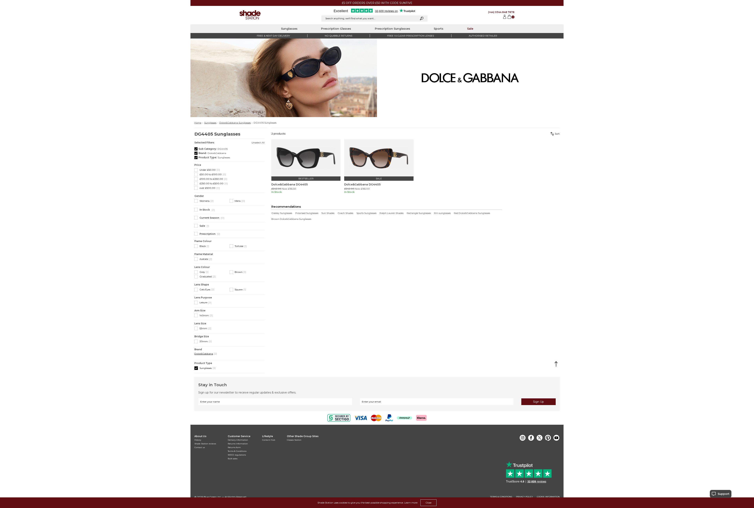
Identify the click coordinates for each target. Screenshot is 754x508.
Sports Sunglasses (366, 213)
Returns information (238, 443)
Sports (438, 28)
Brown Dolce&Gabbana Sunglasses (291, 219)
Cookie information (548, 497)
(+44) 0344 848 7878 (501, 12)
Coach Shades (345, 213)
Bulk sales (232, 458)
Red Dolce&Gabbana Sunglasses (472, 213)
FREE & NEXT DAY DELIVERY (273, 35)
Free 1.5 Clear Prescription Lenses (410, 35)
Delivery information (238, 440)
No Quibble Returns (338, 35)
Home (197, 123)
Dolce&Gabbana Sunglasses (235, 123)
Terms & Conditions (237, 451)
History (197, 440)
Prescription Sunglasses (392, 28)
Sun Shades (327, 213)
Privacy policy (524, 497)
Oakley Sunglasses (281, 213)
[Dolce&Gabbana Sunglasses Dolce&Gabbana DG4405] (305, 157)
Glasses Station (294, 440)
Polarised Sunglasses (306, 213)
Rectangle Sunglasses (419, 213)
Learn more (410, 502)
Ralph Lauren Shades (392, 213)
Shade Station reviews (205, 443)
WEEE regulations (237, 455)
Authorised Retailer (483, 35)
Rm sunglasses (442, 213)
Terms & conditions (501, 497)
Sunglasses (289, 28)
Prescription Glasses (336, 28)
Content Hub (268, 440)
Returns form (234, 447)
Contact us (199, 447)
